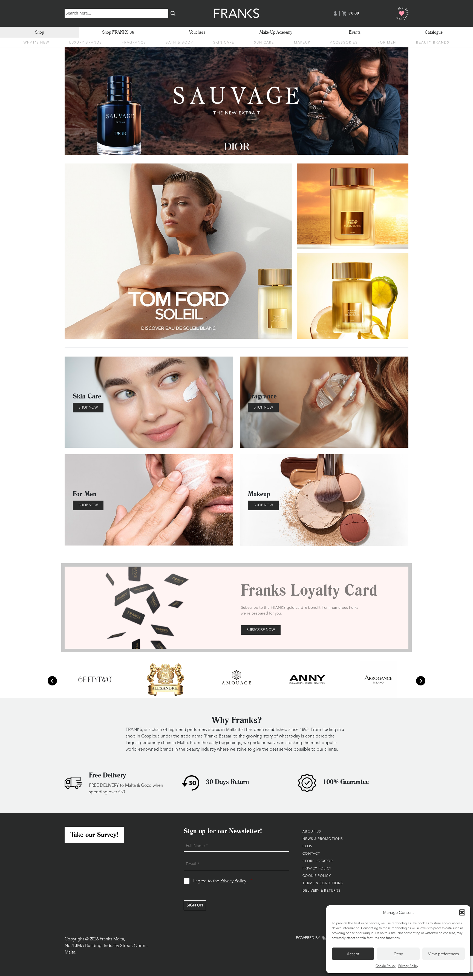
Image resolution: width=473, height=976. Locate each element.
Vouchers (197, 32)
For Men (386, 42)
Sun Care (264, 42)
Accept (353, 954)
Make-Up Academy (275, 32)
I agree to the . (223, 881)
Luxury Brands (85, 42)
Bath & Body (179, 42)
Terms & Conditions (322, 883)
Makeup (302, 42)
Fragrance (134, 42)
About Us (311, 831)
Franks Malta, (112, 939)
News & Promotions (322, 839)
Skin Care (223, 42)
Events (354, 32)
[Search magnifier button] (173, 13)
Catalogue (434, 32)
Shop (39, 32)
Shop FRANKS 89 (118, 32)
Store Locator (317, 861)
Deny (398, 954)
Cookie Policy (386, 966)
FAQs (307, 846)
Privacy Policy (408, 966)
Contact (311, 854)
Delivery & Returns (321, 890)
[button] (462, 912)
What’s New (36, 42)
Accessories (344, 42)
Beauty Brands (432, 42)
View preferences (443, 954)
